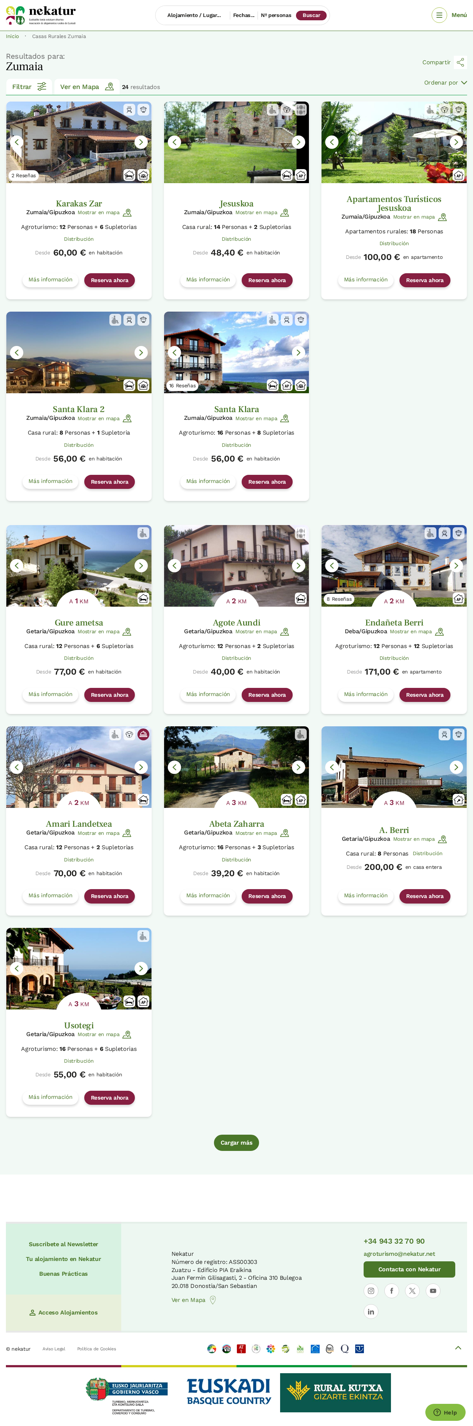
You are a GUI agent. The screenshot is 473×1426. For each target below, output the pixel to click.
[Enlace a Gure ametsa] (79, 566)
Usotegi (79, 1025)
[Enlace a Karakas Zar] (79, 142)
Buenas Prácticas (63, 1273)
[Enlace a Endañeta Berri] (394, 566)
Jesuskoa (236, 203)
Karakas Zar (79, 203)
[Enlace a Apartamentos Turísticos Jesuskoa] (394, 142)
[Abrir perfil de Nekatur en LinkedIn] (371, 1311)
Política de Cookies (96, 1348)
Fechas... (244, 15)
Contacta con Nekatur (409, 1269)
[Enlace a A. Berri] (394, 767)
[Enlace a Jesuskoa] (236, 142)
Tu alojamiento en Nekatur (63, 1258)
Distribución (78, 239)
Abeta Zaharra (236, 824)
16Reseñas (182, 385)
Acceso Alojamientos (68, 1312)
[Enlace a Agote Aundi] (236, 566)
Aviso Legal (53, 1348)
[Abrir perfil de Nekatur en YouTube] (433, 1290)
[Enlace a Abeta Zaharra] (236, 767)
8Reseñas (339, 599)
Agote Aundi (236, 622)
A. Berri (394, 830)
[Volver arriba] (458, 1348)
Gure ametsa (79, 622)
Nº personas (276, 15)
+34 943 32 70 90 (394, 1241)
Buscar (311, 15)
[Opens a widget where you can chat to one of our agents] (445, 1413)
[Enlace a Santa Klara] (236, 352)
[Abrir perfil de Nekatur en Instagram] (371, 1290)
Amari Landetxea (79, 824)
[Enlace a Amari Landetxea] (79, 767)
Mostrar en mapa (98, 212)
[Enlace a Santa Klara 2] (79, 352)
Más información (50, 279)
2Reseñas (23, 175)
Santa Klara (236, 409)
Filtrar (21, 86)
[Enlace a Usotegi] (79, 968)
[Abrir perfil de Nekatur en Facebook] (391, 1290)
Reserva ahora (110, 280)
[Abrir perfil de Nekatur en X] (412, 1290)
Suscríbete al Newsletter (63, 1244)
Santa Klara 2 (79, 409)
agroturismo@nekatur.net (399, 1253)
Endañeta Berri (394, 622)
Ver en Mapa (79, 86)
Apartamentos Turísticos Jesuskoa (394, 203)
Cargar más (237, 1142)
